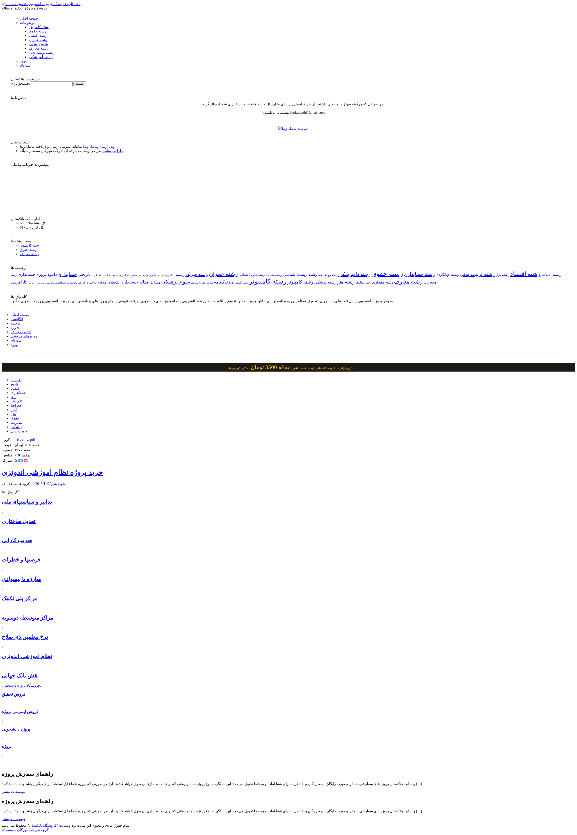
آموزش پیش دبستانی (115, 275)
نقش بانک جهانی (20, 675)
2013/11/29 (43, 484)
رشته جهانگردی (447, 275)
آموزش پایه (132, 275)
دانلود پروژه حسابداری (37, 274)
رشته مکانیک (363, 282)
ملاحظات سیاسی (45, 282)
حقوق (15, 418)
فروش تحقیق (13, 694)
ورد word (17, 327)
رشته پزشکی (325, 282)
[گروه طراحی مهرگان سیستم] (25, 830)
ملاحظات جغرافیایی (66, 282)
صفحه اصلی (29, 18)
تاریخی (84, 274)
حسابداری (67, 274)
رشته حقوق (37, 31)
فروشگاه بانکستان (43, 825)
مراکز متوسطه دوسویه (27, 618)
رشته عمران (38, 40)
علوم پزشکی (38, 44)
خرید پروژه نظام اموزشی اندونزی (52, 472)
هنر (13, 414)
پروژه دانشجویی (16, 729)
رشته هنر (346, 281)
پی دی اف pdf (21, 332)
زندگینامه (222, 282)
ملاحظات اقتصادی (108, 282)
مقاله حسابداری (134, 282)
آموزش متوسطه (147, 275)
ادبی (100, 275)
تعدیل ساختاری (19, 521)
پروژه (6, 746)
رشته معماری (382, 282)
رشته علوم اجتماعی (252, 275)
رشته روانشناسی (327, 275)
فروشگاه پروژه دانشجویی (21, 685)
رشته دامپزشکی (41, 57)
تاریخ (14, 384)
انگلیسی (17, 319)
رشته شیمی (274, 275)
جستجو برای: (20, 83)
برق (13, 397)
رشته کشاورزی (239, 282)
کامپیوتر (17, 401)
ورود (23, 61)
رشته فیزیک (196, 274)
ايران (94, 275)
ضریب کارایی (17, 540)
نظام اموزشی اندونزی (27, 656)
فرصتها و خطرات (21, 560)
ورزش (32, 282)
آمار (14, 410)
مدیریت (16, 422)
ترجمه (15, 323)
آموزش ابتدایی (164, 275)
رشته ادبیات (551, 274)
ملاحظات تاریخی (87, 282)
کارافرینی (19, 282)
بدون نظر (58, 484)
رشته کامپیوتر (39, 27)
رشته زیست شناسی (300, 274)
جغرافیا (16, 405)
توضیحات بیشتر (13, 792)
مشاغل (155, 282)
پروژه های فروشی (24, 336)
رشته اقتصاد (38, 35)
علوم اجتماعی (198, 282)
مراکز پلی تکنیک (20, 598)
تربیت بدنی (19, 431)
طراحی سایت (112, 151)
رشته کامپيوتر (300, 281)
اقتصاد (16, 388)
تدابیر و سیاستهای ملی (27, 502)
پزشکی (16, 427)
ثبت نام (25, 65)
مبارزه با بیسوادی (21, 579)
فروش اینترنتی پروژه (20, 711)
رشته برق (502, 275)
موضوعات (27, 23)
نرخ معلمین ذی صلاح (25, 637)
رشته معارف (38, 48)
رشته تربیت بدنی (41, 52)
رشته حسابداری (419, 274)
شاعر (210, 282)
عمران (16, 380)
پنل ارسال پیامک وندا (98, 146)
